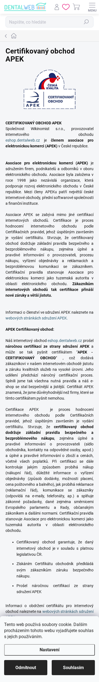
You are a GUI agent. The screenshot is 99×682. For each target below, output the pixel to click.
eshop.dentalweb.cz (23, 140)
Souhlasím (73, 667)
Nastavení (49, 649)
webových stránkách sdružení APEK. (37, 318)
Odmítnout (25, 667)
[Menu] (92, 7)
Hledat (86, 22)
